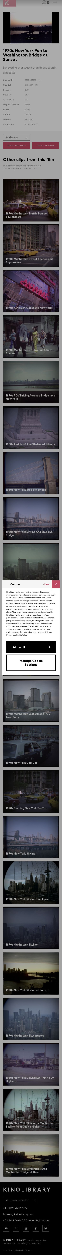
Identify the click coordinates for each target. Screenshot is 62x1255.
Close (46, 584)
